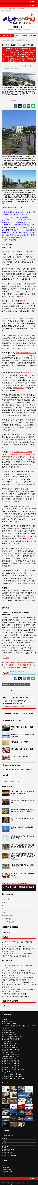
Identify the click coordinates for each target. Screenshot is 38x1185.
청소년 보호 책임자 (8, 1039)
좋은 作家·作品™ (7, 915)
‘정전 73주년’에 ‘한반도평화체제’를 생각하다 (22, 828)
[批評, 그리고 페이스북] (21, 1097)
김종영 (14, 1024)
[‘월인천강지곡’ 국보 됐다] (6, 744)
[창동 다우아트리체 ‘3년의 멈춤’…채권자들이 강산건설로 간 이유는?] (6, 848)
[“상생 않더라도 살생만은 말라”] (13, 1097)
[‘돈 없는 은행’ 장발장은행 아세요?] (6, 1091)
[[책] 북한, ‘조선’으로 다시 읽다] (21, 1102)
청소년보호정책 (21, 8)
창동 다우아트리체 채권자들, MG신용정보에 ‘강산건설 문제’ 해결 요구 (22, 810)
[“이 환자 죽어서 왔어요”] (21, 1120)
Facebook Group (16, 1076)
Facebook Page (15, 1074)
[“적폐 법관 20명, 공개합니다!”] (29, 1097)
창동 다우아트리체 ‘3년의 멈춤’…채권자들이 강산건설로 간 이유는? (22, 846)
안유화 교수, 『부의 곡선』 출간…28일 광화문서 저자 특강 (23, 792)
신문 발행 (5, 1063)
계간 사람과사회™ (8, 922)
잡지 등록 (5, 1045)
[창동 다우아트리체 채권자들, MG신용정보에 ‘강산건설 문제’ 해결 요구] (6, 813)
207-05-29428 (11, 1041)
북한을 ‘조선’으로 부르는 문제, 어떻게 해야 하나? (22, 837)
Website (14, 707)
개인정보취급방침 (6, 11)
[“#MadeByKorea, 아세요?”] (29, 1120)
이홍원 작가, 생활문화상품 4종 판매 (22, 865)
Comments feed (7, 1169)
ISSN (3, 1056)
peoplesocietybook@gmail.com (12, 1037)
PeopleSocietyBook (17, 1078)
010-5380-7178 (11, 1035)
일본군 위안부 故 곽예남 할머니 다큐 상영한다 (23, 819)
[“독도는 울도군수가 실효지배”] (13, 1126)
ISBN (3, 1052)
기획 (3, 902)
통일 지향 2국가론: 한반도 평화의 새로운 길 (23, 875)
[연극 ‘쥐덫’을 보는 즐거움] (29, 1114)
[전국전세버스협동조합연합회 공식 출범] (21, 1108)
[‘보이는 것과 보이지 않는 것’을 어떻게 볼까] (6, 1126)
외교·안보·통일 (18, 684)
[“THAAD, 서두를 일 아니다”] (21, 1091)
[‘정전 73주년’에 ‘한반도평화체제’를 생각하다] (6, 831)
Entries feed (6, 1167)
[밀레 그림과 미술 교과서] (6, 1102)
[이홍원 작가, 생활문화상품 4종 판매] (6, 868)
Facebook (21, 707)
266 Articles (23, 697)
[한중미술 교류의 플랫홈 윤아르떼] (19, 883)
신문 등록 (5, 1043)
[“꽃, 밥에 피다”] (13, 1120)
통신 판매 (5, 1070)
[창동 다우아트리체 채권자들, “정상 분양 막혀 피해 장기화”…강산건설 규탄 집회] (6, 857)
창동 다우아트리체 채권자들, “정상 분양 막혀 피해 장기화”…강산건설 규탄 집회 (23, 856)
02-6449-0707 (10, 1030)
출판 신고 (5, 1050)
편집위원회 (12, 8)
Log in (4, 1165)
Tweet (13, 100)
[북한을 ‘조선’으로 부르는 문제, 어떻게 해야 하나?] (6, 839)
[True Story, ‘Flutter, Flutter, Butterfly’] (13, 1114)
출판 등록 (5, 1048)
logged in (15, 770)
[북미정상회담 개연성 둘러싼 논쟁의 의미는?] (6, 804)
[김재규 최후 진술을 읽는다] (28, 1102)
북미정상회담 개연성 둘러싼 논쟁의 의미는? (22, 801)
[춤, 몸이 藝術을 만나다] (6, 1108)
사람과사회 (7, 684)
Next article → (29, 713)
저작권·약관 (4, 8)
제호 (3, 1021)
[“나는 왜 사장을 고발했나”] (21, 1126)
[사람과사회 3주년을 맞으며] (13, 1108)
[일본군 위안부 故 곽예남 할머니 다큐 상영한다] (6, 822)
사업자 (4, 1041)
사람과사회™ (28, 66)
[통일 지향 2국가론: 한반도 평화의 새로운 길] (6, 877)
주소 (3, 1026)
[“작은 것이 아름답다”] (6, 1097)
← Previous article (10, 713)
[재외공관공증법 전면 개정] (29, 1108)
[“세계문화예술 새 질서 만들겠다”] (6, 729)
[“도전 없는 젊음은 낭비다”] (13, 1091)
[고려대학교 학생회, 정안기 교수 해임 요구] (6, 1120)
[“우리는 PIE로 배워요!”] (6, 759)
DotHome (10, 1072)
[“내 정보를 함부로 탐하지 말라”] (13, 1102)
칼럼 (27, 684)
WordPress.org (7, 1172)
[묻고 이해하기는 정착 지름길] (6, 752)
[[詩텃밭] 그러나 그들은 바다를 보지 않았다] (6, 737)
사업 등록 (5, 1059)
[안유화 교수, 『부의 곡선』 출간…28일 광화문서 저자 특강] (6, 795)
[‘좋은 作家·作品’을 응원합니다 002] (29, 1091)
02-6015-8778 (10, 1032)
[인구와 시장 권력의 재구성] (21, 1114)
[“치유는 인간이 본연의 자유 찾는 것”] (6, 1114)
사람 (3, 906)
